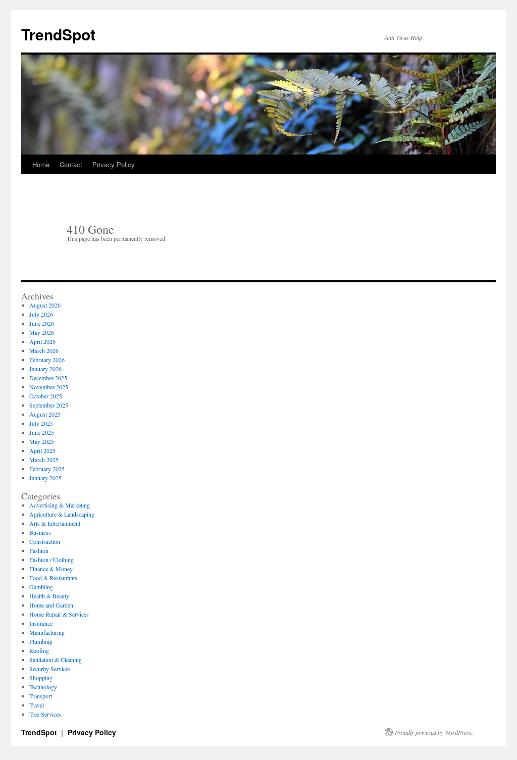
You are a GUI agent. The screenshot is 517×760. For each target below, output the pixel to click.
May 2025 (41, 441)
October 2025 (45, 396)
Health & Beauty (49, 596)
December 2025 (48, 378)
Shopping (41, 678)
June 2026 (41, 323)
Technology (43, 687)
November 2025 (48, 387)
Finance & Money (51, 569)
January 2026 (45, 369)
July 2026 (41, 314)
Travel (36, 705)
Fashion (38, 550)
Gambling (41, 587)
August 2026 (45, 305)
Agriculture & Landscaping (61, 514)
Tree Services (45, 714)
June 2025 (41, 432)
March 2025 (44, 459)
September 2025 (48, 405)
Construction (44, 541)
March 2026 (44, 350)
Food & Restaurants (53, 578)
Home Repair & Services (59, 614)
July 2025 (41, 423)
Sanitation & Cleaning (55, 659)
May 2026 (41, 332)
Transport (40, 696)
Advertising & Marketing (59, 505)
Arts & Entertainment (54, 523)
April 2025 (42, 450)
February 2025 (47, 469)
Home (40, 164)
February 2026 (47, 360)
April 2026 (42, 341)
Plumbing (41, 641)
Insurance (41, 623)
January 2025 (45, 478)
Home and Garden (51, 605)
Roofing (39, 650)
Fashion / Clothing (51, 559)
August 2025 (45, 414)
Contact (71, 164)
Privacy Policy (113, 164)
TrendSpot (58, 34)
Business (40, 532)
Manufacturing (47, 632)
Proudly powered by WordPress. (434, 732)
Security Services (50, 669)
